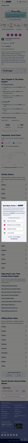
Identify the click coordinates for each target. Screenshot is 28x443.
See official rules (14, 238)
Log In (18, 236)
